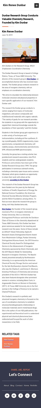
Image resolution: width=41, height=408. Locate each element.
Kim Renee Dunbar (14, 5)
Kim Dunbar (31, 79)
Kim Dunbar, (6, 209)
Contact (19, 386)
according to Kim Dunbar (19, 180)
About (6, 386)
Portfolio (33, 386)
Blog (12, 386)
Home (26, 386)
